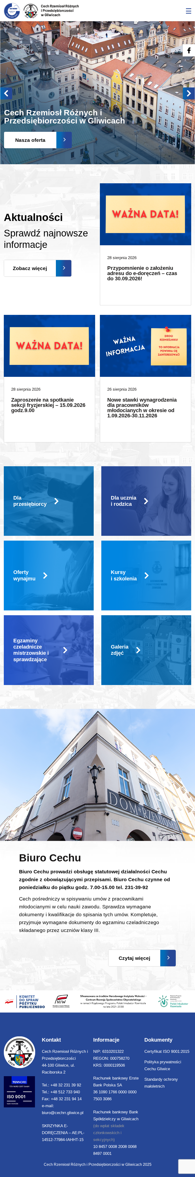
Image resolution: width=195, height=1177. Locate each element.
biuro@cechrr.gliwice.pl (62, 1112)
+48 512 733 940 (65, 1092)
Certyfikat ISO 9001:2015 (166, 1051)
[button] (189, 93)
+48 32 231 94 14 (66, 1099)
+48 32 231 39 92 (65, 1085)
